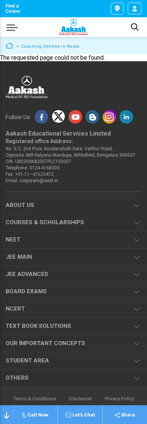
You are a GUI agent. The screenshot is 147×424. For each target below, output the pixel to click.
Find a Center (13, 8)
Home (9, 45)
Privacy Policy (119, 398)
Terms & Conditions (35, 398)
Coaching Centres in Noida (50, 46)
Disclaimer (80, 398)
